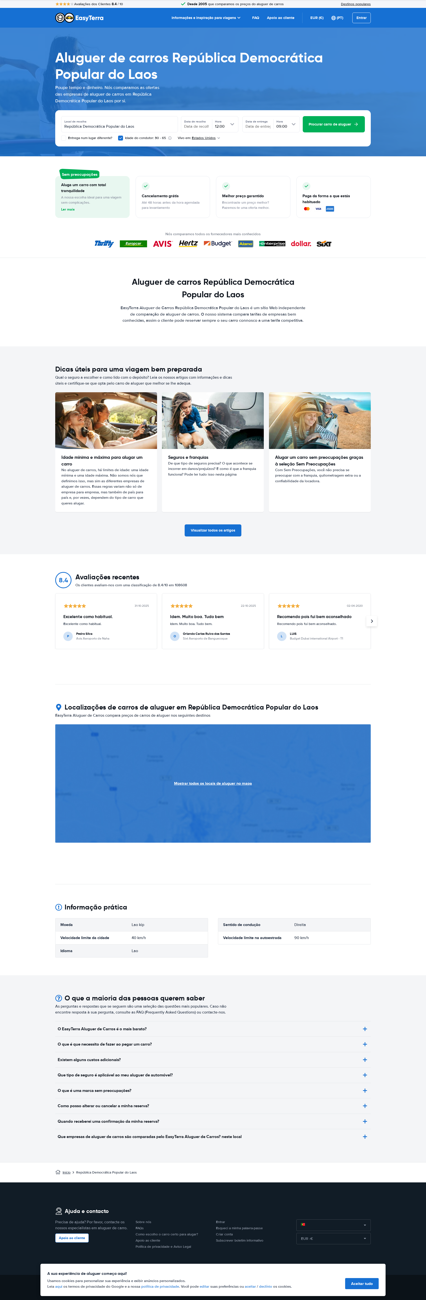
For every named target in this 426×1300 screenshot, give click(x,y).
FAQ (255, 17)
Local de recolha (75, 121)
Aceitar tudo (362, 1283)
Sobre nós (143, 1222)
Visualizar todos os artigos (213, 530)
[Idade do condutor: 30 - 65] (120, 138)
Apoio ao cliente (280, 17)
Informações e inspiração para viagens (204, 17)
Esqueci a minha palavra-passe (239, 1228)
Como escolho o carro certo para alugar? (167, 1234)
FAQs (140, 1228)
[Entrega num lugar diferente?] (63, 138)
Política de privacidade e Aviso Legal (163, 1247)
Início (67, 1172)
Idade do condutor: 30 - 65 (145, 138)
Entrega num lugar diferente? (89, 138)
